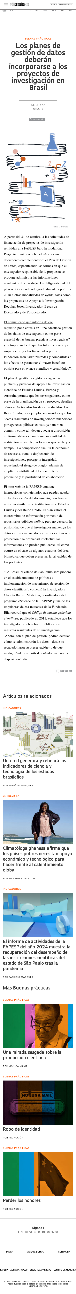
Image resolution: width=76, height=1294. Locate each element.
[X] (24, 1232)
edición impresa (65, 5)
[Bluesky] (35, 1232)
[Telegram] (46, 1232)
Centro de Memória (65, 1270)
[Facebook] (20, 1232)
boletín (53, 5)
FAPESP (4, 1270)
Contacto (64, 1252)
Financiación (37, 119)
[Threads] (41, 1232)
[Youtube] (52, 1232)
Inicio (9, 1252)
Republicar (66, 671)
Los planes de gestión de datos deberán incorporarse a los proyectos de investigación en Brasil (38, 67)
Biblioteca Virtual (40, 1270)
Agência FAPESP (18, 1270)
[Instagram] (29, 1232)
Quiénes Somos (35, 1252)
